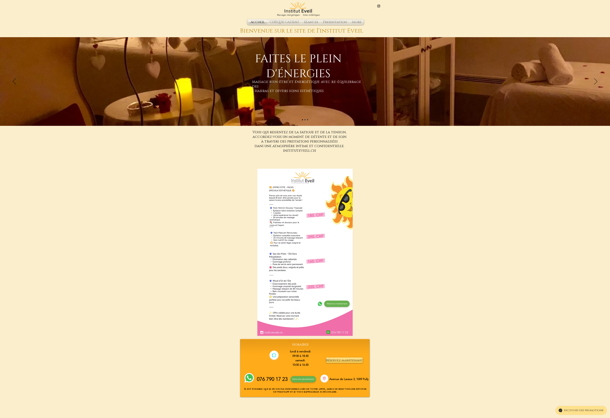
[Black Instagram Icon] (379, 6)
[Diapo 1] (302, 119)
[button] (311, 22)
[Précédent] (14, 81)
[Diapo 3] (307, 119)
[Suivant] (595, 81)
